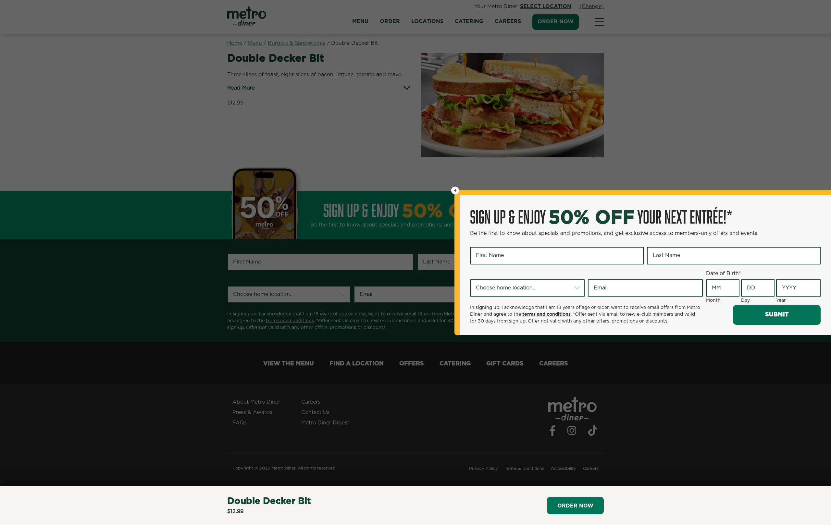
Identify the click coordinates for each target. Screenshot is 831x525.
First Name (485, 241)
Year (781, 300)
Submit (777, 315)
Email (596, 273)
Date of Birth (723, 273)
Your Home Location (497, 273)
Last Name (661, 241)
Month (713, 300)
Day (745, 300)
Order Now (575, 505)
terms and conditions (546, 314)
